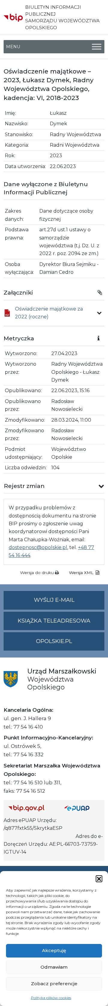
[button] (99, 879)
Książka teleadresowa (54, 620)
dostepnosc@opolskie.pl (38, 547)
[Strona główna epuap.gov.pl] (81, 808)
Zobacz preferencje (54, 983)
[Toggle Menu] (96, 46)
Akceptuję (54, 950)
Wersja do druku (37, 572)
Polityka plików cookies (51, 997)
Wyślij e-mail (69, 603)
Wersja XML (81, 572)
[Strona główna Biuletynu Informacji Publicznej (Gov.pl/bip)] (31, 808)
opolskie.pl (54, 641)
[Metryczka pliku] (99, 313)
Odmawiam (54, 967)
